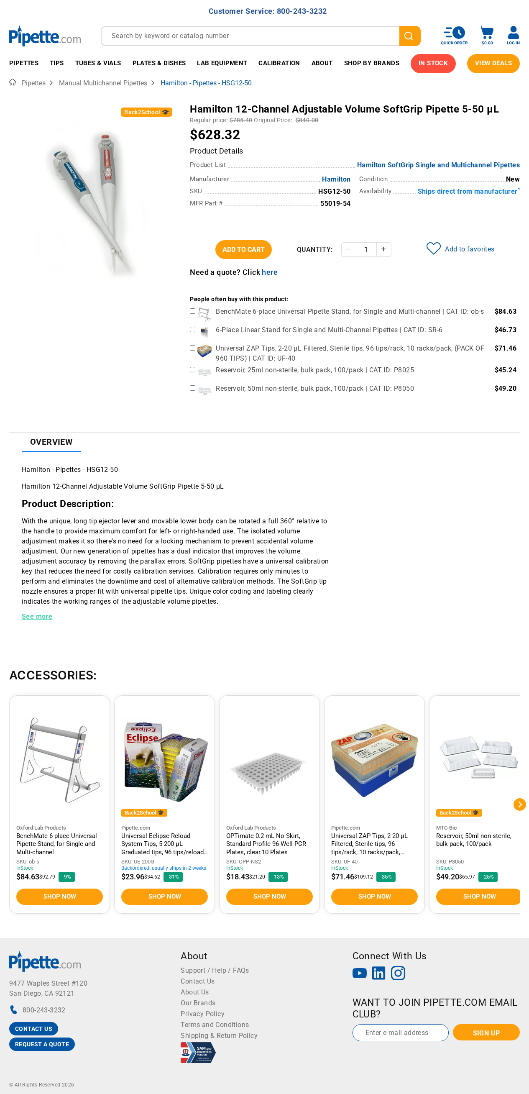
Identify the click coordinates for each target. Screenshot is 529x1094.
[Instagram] (398, 974)
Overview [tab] (51, 442)
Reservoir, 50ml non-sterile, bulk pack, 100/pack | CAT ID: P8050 (315, 388)
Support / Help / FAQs (215, 970)
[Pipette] (45, 35)
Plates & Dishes (159, 63)
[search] (410, 36)
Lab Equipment (222, 63)
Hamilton (336, 179)
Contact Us (198, 981)
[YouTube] (360, 974)
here (270, 272)
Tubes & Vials (98, 63)
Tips (57, 63)
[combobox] (261, 36)
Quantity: (315, 250)
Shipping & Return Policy (219, 1036)
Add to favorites (469, 249)
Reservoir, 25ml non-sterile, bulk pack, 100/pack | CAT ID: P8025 (315, 370)
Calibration (279, 63)
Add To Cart (243, 250)
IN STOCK (433, 63)
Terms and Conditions (215, 1025)
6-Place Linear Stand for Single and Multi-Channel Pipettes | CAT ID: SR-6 (329, 330)
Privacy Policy (203, 1014)
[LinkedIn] (379, 974)
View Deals (493, 63)
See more (37, 616)
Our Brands (198, 1003)
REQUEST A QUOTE (42, 1044)
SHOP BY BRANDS (372, 63)
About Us (195, 992)
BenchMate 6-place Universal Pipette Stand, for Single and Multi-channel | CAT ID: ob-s (350, 311)
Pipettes (23, 63)
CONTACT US (33, 1028)
